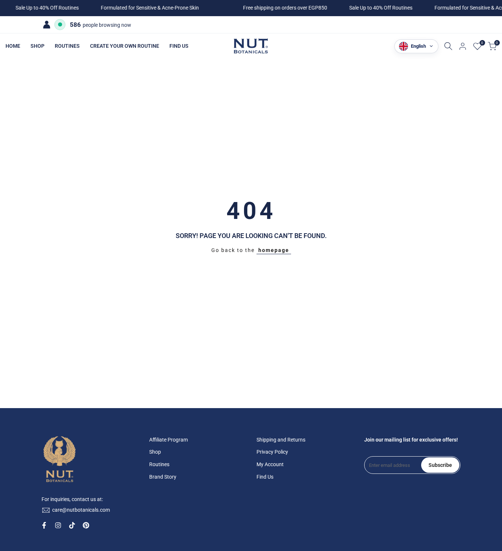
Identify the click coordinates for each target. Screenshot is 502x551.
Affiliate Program (168, 440)
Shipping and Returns (281, 440)
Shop (155, 452)
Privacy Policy (272, 452)
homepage (273, 250)
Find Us (265, 477)
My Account (270, 464)
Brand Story (162, 477)
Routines (159, 464)
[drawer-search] (448, 46)
